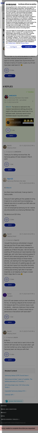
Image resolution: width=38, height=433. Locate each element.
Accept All (28, 47)
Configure (13, 47)
